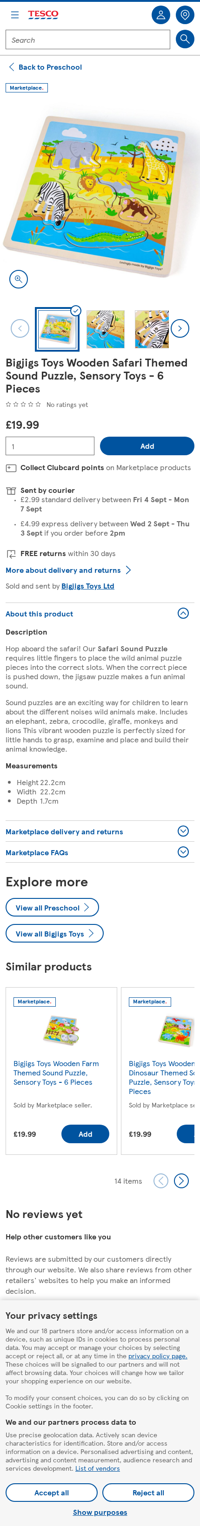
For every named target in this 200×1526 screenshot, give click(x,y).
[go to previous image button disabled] (20, 328)
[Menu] (15, 15)
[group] (61, 1073)
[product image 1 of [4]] (100, 198)
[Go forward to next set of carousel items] (181, 1180)
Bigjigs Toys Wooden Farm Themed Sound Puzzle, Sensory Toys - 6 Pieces (56, 1072)
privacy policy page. (157, 1355)
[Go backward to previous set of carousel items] (160, 1180)
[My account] (161, 15)
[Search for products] (185, 39)
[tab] (57, 329)
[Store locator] (185, 15)
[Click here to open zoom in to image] (18, 279)
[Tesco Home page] (44, 15)
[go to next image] (180, 328)
